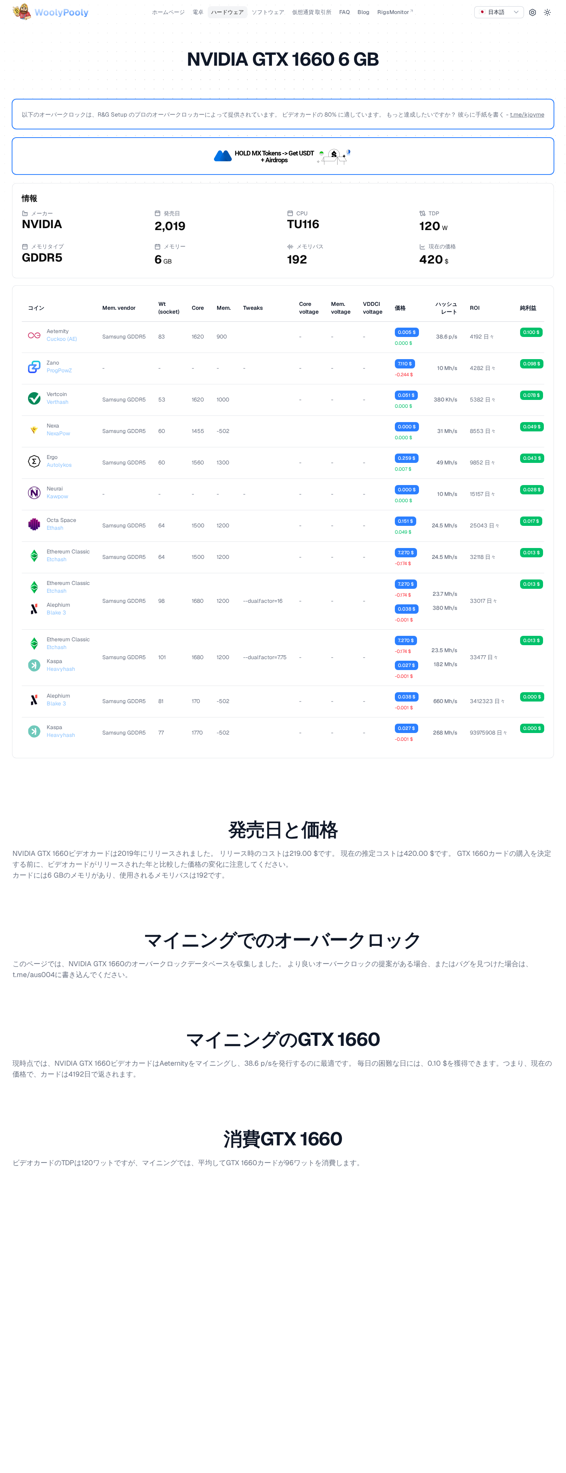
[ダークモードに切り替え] (547, 12)
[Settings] (532, 12)
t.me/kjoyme (527, 114)
